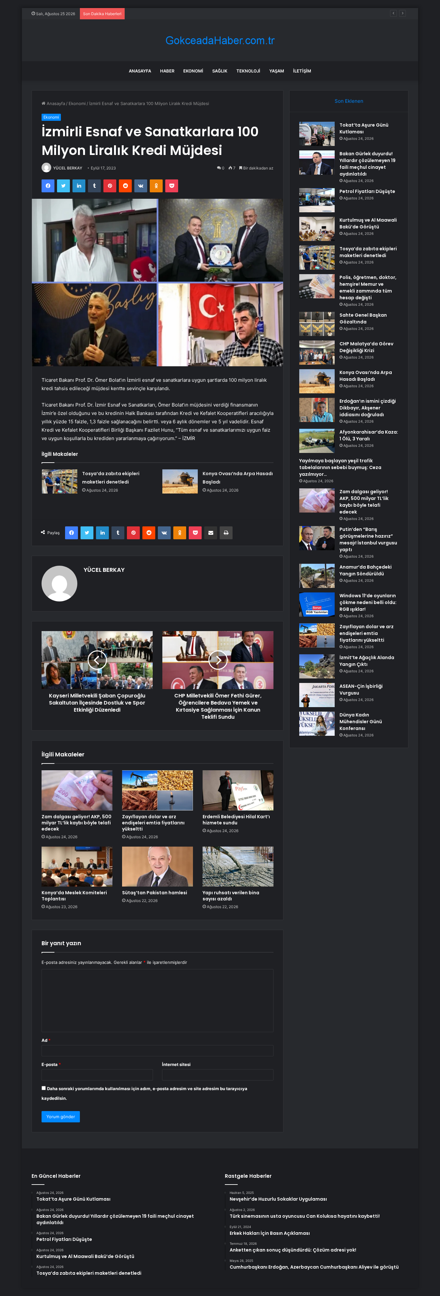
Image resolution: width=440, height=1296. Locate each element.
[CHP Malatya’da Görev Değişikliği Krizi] (317, 353)
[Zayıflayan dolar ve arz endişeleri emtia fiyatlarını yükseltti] (157, 790)
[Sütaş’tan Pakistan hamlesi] (157, 867)
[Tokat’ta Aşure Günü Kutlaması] (317, 134)
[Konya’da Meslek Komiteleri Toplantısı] (77, 867)
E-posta (51, 1064)
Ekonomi (193, 70)
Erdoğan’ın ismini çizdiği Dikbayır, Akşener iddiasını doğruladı (368, 408)
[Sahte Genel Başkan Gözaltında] (317, 324)
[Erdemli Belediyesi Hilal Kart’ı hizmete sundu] (238, 790)
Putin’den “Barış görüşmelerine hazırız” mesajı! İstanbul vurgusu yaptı (368, 539)
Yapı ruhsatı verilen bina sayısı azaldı (231, 895)
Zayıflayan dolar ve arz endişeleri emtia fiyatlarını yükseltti (153, 822)
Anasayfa (140, 70)
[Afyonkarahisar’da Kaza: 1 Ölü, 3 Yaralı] (317, 441)
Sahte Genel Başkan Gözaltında (363, 318)
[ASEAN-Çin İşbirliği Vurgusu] (317, 695)
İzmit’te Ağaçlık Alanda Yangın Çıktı (367, 660)
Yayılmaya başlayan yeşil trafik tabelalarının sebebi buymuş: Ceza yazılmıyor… (340, 467)
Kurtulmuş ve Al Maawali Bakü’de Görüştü (368, 223)
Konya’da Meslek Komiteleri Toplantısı (74, 895)
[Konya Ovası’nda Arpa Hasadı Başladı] (180, 481)
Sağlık (219, 70)
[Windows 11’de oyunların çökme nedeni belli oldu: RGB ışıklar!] (317, 604)
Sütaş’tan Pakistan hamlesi (154, 892)
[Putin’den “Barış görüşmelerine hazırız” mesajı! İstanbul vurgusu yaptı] (317, 538)
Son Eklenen (349, 101)
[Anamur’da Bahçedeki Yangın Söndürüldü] (317, 576)
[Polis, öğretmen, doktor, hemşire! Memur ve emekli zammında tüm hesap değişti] (317, 286)
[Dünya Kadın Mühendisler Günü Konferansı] (317, 724)
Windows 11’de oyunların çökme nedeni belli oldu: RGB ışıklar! (368, 602)
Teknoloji (248, 70)
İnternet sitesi (176, 1064)
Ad (46, 1040)
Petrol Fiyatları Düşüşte (151, 13)
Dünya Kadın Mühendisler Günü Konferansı (361, 722)
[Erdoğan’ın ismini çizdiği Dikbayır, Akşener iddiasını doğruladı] (317, 410)
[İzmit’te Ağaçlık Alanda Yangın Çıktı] (317, 666)
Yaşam (276, 70)
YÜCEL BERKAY (67, 168)
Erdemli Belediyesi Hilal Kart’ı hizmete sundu (236, 819)
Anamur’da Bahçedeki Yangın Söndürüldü (366, 570)
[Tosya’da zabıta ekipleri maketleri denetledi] (59, 481)
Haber (167, 70)
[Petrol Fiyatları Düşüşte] (317, 200)
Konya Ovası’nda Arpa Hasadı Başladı (366, 375)
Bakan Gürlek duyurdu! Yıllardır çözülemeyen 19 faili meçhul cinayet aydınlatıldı (368, 163)
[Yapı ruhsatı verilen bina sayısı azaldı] (238, 867)
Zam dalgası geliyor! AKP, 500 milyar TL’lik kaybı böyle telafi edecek (76, 822)
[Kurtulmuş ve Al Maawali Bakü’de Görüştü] (317, 229)
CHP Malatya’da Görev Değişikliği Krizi (366, 347)
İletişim (302, 70)
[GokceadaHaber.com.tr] (220, 40)
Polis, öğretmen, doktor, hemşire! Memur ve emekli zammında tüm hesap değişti (368, 287)
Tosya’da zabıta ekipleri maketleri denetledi (368, 252)
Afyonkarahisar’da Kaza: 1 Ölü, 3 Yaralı (369, 435)
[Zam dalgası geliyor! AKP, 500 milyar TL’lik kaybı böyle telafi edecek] (77, 790)
